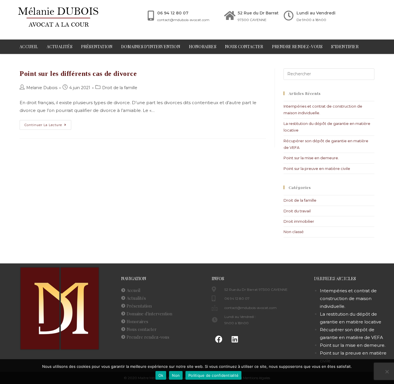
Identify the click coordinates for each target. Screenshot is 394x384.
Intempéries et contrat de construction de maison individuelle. (348, 298)
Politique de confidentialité (213, 375)
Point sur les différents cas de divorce (78, 73)
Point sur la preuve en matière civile (317, 168)
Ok (161, 375)
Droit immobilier (299, 221)
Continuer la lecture (48, 123)
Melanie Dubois (41, 87)
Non (176, 375)
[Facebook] (219, 339)
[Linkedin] (235, 339)
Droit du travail (297, 211)
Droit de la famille (119, 87)
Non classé (294, 231)
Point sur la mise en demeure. (311, 158)
